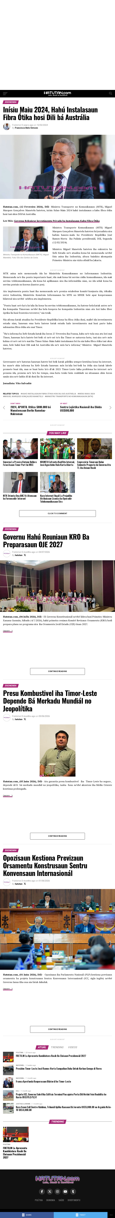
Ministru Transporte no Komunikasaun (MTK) (69, 397)
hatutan (18, 555)
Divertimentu (74, 1200)
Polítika (39, 1200)
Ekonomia (50, 1200)
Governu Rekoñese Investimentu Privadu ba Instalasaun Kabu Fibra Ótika (57, 220)
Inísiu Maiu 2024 (87, 394)
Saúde (61, 1200)
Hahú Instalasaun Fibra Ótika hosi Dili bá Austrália (49, 394)
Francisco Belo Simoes (26, 128)
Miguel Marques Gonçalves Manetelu (23, 397)
